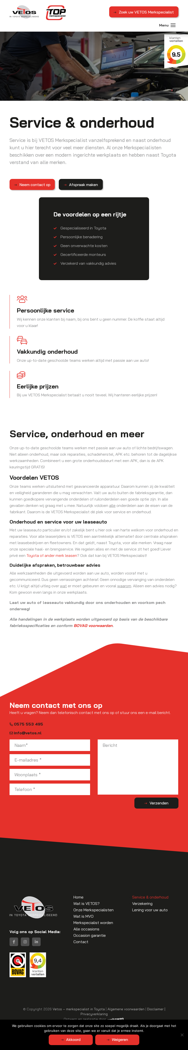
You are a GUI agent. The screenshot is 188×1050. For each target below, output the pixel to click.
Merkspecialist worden (93, 922)
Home (78, 897)
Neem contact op (34, 184)
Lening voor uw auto (150, 909)
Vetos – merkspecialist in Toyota (79, 1009)
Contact (80, 941)
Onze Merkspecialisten (93, 909)
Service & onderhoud (150, 897)
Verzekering (142, 903)
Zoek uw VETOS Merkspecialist (146, 12)
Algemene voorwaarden (125, 1009)
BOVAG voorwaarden (93, 625)
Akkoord (73, 1039)
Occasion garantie (89, 935)
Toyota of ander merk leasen (51, 555)
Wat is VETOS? (86, 903)
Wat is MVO (83, 916)
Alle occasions (86, 928)
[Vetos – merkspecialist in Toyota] (24, 12)
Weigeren (120, 1039)
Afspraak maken (83, 184)
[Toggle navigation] (173, 25)
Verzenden (159, 802)
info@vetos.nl (28, 732)
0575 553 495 (28, 724)
